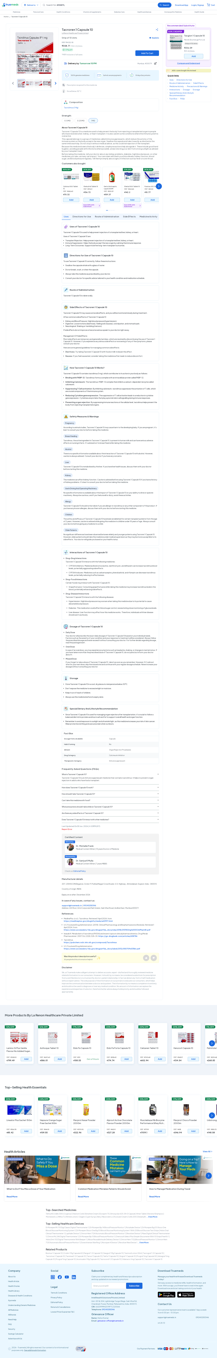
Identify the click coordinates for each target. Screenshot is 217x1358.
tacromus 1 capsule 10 (55, 1256)
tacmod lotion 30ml (133, 1253)
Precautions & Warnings (197, 86)
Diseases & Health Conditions (20, 1295)
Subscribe (134, 1285)
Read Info (155, 38)
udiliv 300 (59, 1214)
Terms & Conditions (59, 1293)
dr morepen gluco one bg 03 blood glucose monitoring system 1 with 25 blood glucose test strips (117, 1230)
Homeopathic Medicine (173, 12)
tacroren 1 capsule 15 (153, 1259)
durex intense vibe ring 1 (91, 1242)
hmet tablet (141, 1214)
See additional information (35, 1350)
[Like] (146, 958)
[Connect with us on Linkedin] (74, 1277)
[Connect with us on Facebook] (60, 1277)
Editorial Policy (80, 871)
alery (99, 1217)
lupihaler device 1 (73, 1233)
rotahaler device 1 (133, 1227)
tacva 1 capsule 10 (94, 1256)
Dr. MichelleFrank (85, 846)
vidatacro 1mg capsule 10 (133, 1259)
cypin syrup (91, 1217)
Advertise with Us (15, 1338)
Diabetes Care (119, 12)
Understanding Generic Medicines (22, 1305)
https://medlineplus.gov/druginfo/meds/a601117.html (88, 921)
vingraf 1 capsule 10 (127, 1256)
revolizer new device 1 (128, 1242)
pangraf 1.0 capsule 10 (93, 1253)
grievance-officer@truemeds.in (110, 1321)
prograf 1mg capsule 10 (65, 1259)
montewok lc (51, 1217)
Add (71, 199)
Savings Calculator (15, 1334)
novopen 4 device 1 (110, 1242)
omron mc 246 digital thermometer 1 (63, 1236)
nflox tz (61, 1217)
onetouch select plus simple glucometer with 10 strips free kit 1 (142, 1236)
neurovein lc (107, 1217)
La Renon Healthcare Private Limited (75, 33)
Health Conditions (63, 12)
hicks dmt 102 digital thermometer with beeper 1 (66, 1239)
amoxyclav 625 (116, 1214)
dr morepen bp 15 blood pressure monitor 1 (97, 1236)
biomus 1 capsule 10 (54, 1253)
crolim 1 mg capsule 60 (73, 1253)
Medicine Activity (148, 216)
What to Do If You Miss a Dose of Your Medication (31, 1189)
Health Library (13, 1291)
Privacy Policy (56, 1297)
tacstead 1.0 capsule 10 (76, 1256)
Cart (213, 5)
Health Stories (14, 1286)
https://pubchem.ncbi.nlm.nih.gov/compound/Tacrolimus (90, 942)
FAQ (10, 1324)
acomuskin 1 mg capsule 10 (88, 1259)
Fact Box (173, 98)
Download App (181, 5)
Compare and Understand (188, 63)
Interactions (175, 89)
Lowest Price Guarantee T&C (63, 1312)
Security (11, 1329)
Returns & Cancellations (60, 1307)
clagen (81, 1217)
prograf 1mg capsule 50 (147, 1256)
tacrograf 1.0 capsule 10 (153, 1253)
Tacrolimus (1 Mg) (71, 107)
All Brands (12, 1315)
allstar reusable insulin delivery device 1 (104, 1239)
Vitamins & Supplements (92, 12)
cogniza (67, 1214)
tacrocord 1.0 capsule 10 (110, 1259)
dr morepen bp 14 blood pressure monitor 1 (107, 1227)
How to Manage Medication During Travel (169, 1189)
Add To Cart (147, 53)
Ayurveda (12, 1300)
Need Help (12, 1319)
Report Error (67, 829)
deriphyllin (142, 1217)
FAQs (182, 98)
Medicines (16, 12)
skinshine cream (91, 1214)
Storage (196, 89)
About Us (12, 1276)
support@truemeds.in (72, 905)
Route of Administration (107, 216)
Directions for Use (82, 216)
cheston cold (78, 1214)
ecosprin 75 (104, 1214)
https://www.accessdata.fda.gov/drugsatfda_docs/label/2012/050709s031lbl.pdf (102, 948)
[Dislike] (154, 958)
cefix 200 (132, 1217)
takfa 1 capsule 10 (110, 1256)
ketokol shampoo (155, 1214)
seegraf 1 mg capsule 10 (113, 1253)
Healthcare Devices (144, 12)
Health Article (13, 1281)
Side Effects (129, 216)
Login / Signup (197, 5)
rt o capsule (130, 1214)
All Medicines (13, 1310)
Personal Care (38, 12)
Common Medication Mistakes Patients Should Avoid (104, 1189)
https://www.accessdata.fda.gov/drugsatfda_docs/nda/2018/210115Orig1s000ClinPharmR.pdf (107, 930)
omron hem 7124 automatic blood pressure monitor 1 (103, 1233)
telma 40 (49, 1214)
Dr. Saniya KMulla (84, 860)
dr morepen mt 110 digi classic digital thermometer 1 (67, 1227)
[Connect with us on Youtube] (67, 1277)
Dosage (186, 89)
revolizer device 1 (134, 1233)
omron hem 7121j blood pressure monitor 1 (138, 1239)
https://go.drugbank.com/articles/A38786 (117, 936)
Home (6, 17)
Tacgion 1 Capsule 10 (194, 35)
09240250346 (89, 905)
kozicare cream (120, 1217)
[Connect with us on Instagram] (53, 1277)
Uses (66, 216)
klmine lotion (71, 1217)
